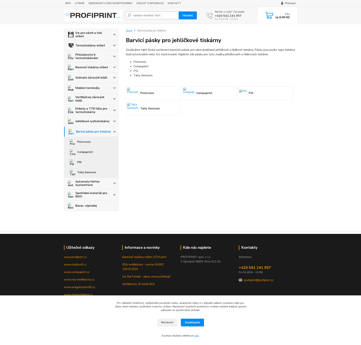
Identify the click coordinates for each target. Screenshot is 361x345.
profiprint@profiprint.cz (259, 280)
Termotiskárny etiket (90, 45)
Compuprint (85, 152)
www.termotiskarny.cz (78, 294)
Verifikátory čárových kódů (89, 98)
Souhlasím (192, 322)
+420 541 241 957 (228, 16)
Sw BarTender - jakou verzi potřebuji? (146, 276)
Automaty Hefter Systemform (87, 183)
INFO (68, 3)
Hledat (188, 15)
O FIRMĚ (79, 3)
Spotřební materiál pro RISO (91, 194)
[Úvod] (93, 15)
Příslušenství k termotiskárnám (86, 56)
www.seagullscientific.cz (79, 287)
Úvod (129, 30)
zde (196, 335)
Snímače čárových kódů (91, 78)
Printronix (84, 142)
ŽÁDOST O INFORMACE (150, 3)
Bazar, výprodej (86, 206)
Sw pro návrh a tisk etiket (88, 34)
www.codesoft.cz (75, 264)
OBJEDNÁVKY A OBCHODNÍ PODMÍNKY (110, 3)
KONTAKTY (174, 3)
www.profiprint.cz (75, 257)
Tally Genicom (86, 172)
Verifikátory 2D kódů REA (138, 284)
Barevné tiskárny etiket (91, 67)
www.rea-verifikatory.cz (79, 279)
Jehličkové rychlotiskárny (92, 121)
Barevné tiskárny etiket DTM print (144, 257)
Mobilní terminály (87, 88)
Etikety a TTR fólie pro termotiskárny (91, 110)
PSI (79, 162)
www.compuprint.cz (76, 272)
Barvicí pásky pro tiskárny (93, 131)
